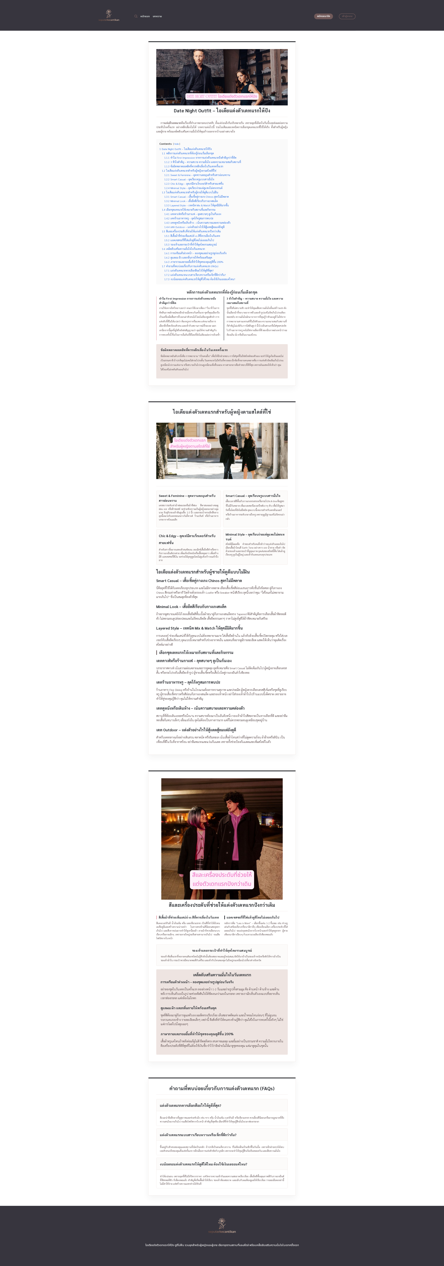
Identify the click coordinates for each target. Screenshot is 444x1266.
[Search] (135, 16)
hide (176, 143)
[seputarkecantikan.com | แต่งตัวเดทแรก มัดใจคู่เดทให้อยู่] (108, 15)
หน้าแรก (145, 16)
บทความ (157, 16)
